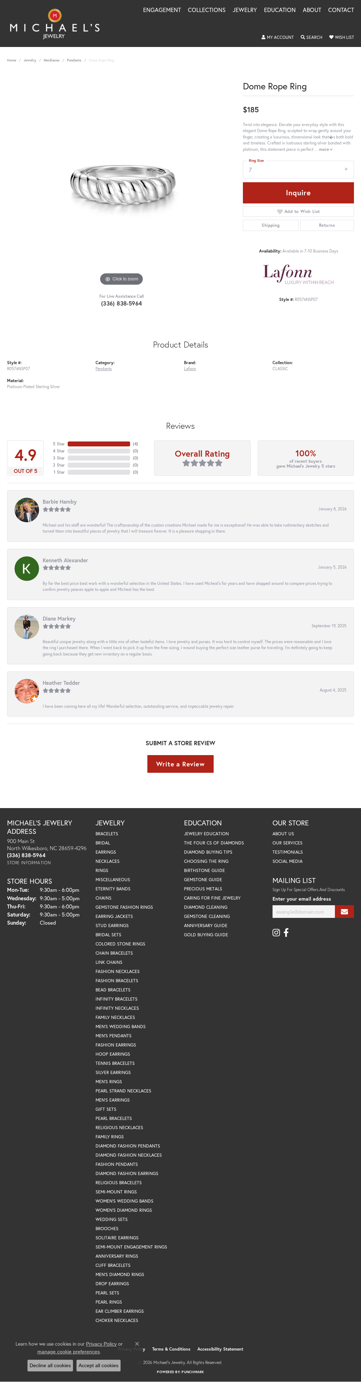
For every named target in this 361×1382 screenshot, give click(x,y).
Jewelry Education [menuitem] (206, 834)
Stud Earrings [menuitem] (112, 926)
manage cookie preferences (68, 1351)
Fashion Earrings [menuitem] (116, 1045)
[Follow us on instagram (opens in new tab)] (276, 933)
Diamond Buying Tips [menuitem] (208, 852)
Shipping (271, 225)
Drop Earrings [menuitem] (112, 1284)
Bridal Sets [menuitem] (108, 935)
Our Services (287, 843)
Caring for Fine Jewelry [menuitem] (212, 898)
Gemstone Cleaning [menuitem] (207, 916)
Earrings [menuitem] (106, 852)
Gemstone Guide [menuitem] (203, 880)
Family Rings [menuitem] (110, 1137)
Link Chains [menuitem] (109, 962)
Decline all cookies (50, 1365)
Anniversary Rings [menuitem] (117, 1256)
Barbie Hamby (60, 501)
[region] (121, 181)
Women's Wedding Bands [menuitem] (124, 1201)
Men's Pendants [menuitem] (113, 1036)
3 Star (59, 458)
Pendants (74, 60)
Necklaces (52, 60)
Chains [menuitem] (103, 898)
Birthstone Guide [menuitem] (204, 870)
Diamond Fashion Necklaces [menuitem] (129, 1155)
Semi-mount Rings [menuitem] (116, 1192)
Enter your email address (302, 898)
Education (280, 10)
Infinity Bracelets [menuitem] (116, 999)
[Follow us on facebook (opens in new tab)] (286, 933)
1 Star (59, 472)
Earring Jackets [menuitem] (114, 916)
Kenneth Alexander (65, 560)
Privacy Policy (101, 1344)
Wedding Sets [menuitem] (112, 1219)
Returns (327, 225)
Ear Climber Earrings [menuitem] (120, 1311)
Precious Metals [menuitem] (203, 889)
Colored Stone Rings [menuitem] (120, 944)
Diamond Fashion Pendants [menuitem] (128, 1146)
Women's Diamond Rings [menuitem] (124, 1210)
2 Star (59, 465)
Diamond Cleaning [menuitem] (205, 907)
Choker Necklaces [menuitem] (117, 1320)
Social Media (287, 861)
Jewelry (245, 10)
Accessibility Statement (220, 1349)
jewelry (30, 60)
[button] (278, 37)
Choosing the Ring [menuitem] (206, 861)
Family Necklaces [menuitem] (115, 1017)
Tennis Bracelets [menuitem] (115, 1063)
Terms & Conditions (171, 1349)
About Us (283, 834)
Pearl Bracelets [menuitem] (114, 1118)
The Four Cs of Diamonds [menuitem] (214, 843)
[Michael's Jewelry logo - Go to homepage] (58, 23)
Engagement (162, 10)
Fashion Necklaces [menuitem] (118, 971)
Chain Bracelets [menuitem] (114, 953)
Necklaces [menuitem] (108, 861)
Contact (341, 10)
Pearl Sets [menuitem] (107, 1293)
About (312, 10)
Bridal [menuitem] (103, 843)
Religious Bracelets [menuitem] (119, 1183)
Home (11, 60)
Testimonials (288, 852)
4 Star (59, 450)
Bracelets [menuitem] (107, 834)
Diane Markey (59, 618)
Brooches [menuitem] (107, 1229)
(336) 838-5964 (121, 303)
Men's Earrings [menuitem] (113, 1100)
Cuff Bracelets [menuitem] (113, 1265)
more (324, 149)
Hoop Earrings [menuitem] (113, 1054)
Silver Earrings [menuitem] (113, 1072)
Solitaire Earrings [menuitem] (117, 1238)
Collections (207, 10)
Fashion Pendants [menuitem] (117, 1164)
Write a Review (180, 764)
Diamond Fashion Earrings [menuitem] (127, 1173)
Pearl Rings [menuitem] (109, 1302)
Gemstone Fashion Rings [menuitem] (124, 907)
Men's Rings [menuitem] (109, 1082)
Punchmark (193, 1372)
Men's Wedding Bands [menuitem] (121, 1027)
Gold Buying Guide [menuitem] (206, 935)
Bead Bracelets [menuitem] (113, 990)
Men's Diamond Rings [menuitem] (120, 1274)
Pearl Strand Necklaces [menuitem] (123, 1091)
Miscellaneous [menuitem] (113, 880)
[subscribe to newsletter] (344, 911)
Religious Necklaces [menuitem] (119, 1128)
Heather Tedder (61, 682)
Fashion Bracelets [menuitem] (117, 981)
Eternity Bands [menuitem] (113, 889)
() (135, 443)
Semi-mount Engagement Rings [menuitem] (131, 1247)
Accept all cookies (98, 1365)
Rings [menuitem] (102, 870)
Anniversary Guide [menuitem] (205, 926)
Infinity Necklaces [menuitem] (117, 1008)
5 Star (59, 443)
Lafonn (190, 368)
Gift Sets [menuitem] (106, 1109)
